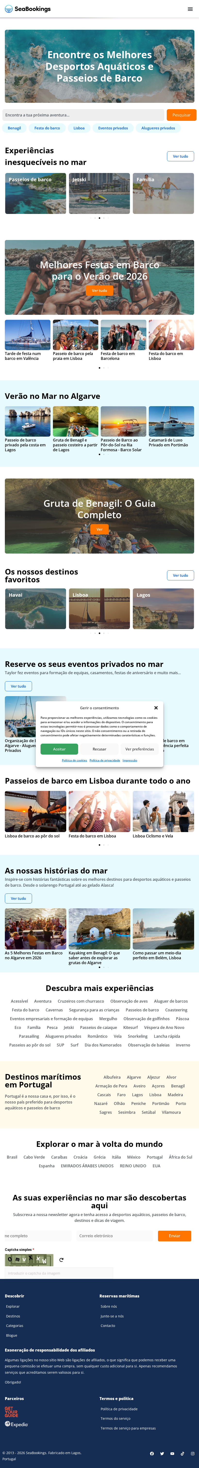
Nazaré (101, 1103)
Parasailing (29, 1036)
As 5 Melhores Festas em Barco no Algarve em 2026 (34, 955)
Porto (181, 1103)
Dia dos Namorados (103, 1045)
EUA (156, 1166)
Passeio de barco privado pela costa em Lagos (25, 444)
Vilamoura (171, 1112)
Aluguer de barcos (171, 1001)
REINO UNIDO (133, 1166)
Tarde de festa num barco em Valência (23, 356)
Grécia (100, 1157)
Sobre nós (109, 1306)
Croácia (80, 1157)
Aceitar (59, 749)
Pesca (52, 1027)
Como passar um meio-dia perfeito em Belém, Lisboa (157, 955)
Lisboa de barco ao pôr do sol (32, 836)
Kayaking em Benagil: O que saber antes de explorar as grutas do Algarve (94, 957)
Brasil (12, 1157)
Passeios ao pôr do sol (29, 1045)
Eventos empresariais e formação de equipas (51, 1018)
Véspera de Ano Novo (164, 1027)
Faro (121, 1094)
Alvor (171, 1077)
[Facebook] (152, 1454)
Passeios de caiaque (98, 1027)
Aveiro (139, 1086)
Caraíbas (59, 1157)
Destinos (13, 1316)
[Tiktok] (182, 1454)
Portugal (155, 1157)
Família (81, 179)
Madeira (175, 1094)
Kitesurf (130, 1027)
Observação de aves (129, 1001)
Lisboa (16, 595)
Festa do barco (25, 1010)
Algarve (146, 595)
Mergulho (108, 1018)
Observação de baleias (149, 1045)
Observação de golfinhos (147, 1018)
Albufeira (112, 1077)
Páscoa (182, 1018)
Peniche (138, 1103)
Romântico (98, 1036)
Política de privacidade (105, 760)
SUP (60, 1045)
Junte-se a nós (112, 1316)
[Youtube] (172, 1454)
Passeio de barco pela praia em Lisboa (73, 356)
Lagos (79, 595)
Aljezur (153, 1077)
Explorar (13, 1306)
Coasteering (176, 1010)
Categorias (14, 1325)
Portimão (160, 1103)
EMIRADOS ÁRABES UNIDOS (87, 1166)
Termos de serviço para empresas (128, 1428)
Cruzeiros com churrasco (81, 1001)
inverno (183, 1045)
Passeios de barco (142, 1010)
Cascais (104, 1094)
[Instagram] (193, 1454)
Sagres (106, 1112)
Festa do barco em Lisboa (166, 356)
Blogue (11, 1335)
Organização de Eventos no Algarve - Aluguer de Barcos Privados (30, 745)
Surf (74, 1045)
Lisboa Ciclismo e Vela (153, 836)
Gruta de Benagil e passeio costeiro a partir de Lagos (75, 444)
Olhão (119, 1103)
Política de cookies (74, 760)
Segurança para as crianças (94, 1010)
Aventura (42, 1001)
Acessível (19, 1001)
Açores (158, 1086)
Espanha (47, 1166)
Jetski (15, 179)
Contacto (108, 1325)
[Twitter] (162, 1454)
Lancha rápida (167, 1036)
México (134, 1157)
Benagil (178, 1086)
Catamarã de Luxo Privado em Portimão (168, 442)
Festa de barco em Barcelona (118, 356)
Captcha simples (19, 1250)
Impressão (130, 760)
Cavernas (54, 1010)
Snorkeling (138, 1036)
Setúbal (149, 1112)
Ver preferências (139, 749)
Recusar (99, 749)
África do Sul (180, 1157)
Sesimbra (126, 1112)
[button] (156, 707)
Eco (141, 179)
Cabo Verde (34, 1157)
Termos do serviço (115, 1418)
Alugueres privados (63, 1036)
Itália (116, 1157)
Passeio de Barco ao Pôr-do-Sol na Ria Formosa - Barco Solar (121, 444)
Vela (118, 1036)
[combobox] (83, 115)
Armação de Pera (111, 1086)
